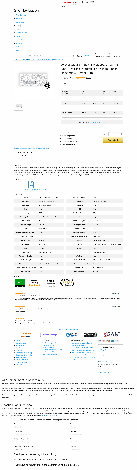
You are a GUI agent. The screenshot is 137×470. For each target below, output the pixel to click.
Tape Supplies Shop (48, 345)
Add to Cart (113, 140)
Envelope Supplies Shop (50, 343)
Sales (18, 36)
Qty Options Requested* (21, 439)
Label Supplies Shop (49, 352)
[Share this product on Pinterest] (121, 78)
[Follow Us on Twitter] (118, 78)
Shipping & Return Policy (24, 355)
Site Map (19, 365)
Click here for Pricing (98, 122)
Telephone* (73, 431)
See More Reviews (68, 329)
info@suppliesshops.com (106, 350)
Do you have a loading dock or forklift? (25, 446)
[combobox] (43, 55)
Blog (17, 50)
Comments (73, 446)
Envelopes (19, 18)
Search (86, 55)
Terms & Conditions (22, 362)
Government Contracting (24, 353)
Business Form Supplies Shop (52, 349)
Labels (18, 26)
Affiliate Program (21, 357)
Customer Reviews (22, 343)
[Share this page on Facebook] (115, 78)
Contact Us (19, 40)
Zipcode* (72, 439)
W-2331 (64, 59)
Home (16, 59)
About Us (19, 43)
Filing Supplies (21, 15)
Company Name (74, 424)
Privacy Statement (22, 360)
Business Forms (21, 22)
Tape (17, 29)
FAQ (17, 47)
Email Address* (18, 431)
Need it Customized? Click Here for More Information (31, 149)
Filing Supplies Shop (49, 347)
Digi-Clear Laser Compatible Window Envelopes (44, 59)
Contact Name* (18, 424)
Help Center (20, 345)
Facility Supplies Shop (49, 354)
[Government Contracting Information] (111, 334)
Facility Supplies (21, 33)
